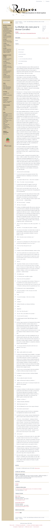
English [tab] (47, 37)
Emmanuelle (31, 33)
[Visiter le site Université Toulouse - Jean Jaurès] (7, 146)
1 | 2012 (25, 490)
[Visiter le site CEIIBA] (7, 140)
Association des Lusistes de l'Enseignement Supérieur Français (6, 126)
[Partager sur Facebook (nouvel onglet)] (42, 26)
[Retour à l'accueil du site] (26, 11)
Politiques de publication (5, 100)
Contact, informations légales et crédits (7, 102)
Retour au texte (37, 468)
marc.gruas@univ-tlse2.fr (20, 499)
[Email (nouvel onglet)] (45, 26)
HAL (4, 108)
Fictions (21, 22)
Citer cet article (44, 28)
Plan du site (12, 525)
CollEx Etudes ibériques (7, 118)
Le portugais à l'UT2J (7, 120)
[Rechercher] (11, 22)
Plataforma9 (5, 121)
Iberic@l (4, 119)
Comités (4, 94)
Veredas (4, 128)
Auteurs (4, 84)
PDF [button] (43, 30)
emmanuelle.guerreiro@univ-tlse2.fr (22, 506)
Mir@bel (4, 106)
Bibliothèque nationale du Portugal (7, 114)
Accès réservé (36, 526)
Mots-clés (5, 85)
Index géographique (7, 86)
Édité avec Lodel (28, 526)
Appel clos (5, 133)
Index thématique (6, 88)
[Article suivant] (48, 22)
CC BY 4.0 (17, 512)
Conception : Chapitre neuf (18, 526)
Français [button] (47, 1)
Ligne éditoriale (6, 93)
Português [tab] (43, 37)
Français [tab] (39, 37)
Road (4, 109)
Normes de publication (7, 95)
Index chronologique (7, 87)
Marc (23, 33)
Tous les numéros (6, 80)
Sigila (4, 123)
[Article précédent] (46, 22)
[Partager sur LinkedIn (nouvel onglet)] (44, 26)
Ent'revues (5, 122)
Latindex (4, 107)
